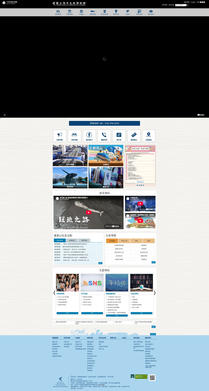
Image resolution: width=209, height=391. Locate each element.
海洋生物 (171, 5)
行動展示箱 (137, 346)
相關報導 (54, 346)
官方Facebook (62, 307)
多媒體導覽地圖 (119, 247)
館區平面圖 (78, 348)
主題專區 (54, 356)
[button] (188, 5)
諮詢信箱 (73, 379)
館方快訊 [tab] (60, 242)
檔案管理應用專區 (150, 360)
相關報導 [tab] (72, 242)
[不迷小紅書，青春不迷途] (141, 189)
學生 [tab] (136, 243)
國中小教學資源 (138, 344)
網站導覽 (186, 2)
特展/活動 (70, 14)
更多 (100, 265)
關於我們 (151, 14)
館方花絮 (54, 353)
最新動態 (58, 14)
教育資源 (139, 14)
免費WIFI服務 (119, 261)
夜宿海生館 (119, 258)
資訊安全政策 (92, 379)
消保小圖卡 (118, 324)
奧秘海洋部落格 (62, 299)
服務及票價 (144, 258)
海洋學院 (135, 299)
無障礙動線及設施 (80, 351)
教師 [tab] (148, 243)
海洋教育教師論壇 (139, 352)
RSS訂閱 (110, 379)
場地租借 (144, 261)
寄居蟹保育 (135, 304)
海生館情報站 (56, 348)
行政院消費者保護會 (101, 324)
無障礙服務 (90, 351)
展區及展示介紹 (119, 254)
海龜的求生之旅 (87, 312)
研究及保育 (104, 14)
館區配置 (147, 356)
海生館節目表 (144, 254)
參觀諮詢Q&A (119, 251)
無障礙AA (141, 379)
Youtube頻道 (62, 301)
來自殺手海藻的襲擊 (89, 309)
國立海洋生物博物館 (69, 3)
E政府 (132, 378)
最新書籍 (110, 301)
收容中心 (135, 309)
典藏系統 (101, 344)
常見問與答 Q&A (92, 358)
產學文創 (116, 14)
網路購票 (144, 247)
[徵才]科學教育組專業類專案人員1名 (73, 249)
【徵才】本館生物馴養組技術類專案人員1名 (75, 257)
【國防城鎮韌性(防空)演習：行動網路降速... (75, 259)
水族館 (81, 14)
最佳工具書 (111, 309)
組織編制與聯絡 (149, 351)
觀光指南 (89, 370)
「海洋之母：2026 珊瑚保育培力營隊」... (75, 254)
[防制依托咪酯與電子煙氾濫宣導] (139, 189)
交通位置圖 (101, 387)
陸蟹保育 (135, 307)
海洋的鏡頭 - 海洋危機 (89, 301)
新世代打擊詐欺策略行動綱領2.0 (143, 324)
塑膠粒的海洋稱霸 (88, 307)
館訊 (109, 299)
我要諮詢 (89, 360)
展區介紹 (78, 344)
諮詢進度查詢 (91, 363)
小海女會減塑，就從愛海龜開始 (92, 314)
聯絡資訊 (147, 353)
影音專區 (54, 351)
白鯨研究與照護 (136, 312)
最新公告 (54, 344)
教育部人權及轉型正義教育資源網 (84, 324)
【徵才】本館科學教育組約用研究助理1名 (75, 246)
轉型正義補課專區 (61, 324)
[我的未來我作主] (137, 189)
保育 (100, 346)
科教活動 (66, 348)
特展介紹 (66, 344)
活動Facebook (62, 304)
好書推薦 (110, 304)
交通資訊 (144, 251)
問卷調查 (89, 372)
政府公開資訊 (149, 346)
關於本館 (147, 344)
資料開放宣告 (102, 379)
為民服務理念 (149, 358)
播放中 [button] (128, 147)
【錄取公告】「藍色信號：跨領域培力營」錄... (76, 262)
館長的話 (147, 348)
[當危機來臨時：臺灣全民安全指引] (143, 189)
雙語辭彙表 (90, 368)
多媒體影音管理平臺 (139, 349)
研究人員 (135, 301)
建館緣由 (147, 365)
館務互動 (93, 14)
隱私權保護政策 (82, 379)
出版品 (127, 14)
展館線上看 (78, 346)
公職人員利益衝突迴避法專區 (150, 368)
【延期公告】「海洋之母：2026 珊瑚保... (75, 251)
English (193, 2)
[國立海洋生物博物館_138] (140, 167)
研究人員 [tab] (124, 243)
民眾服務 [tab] (112, 243)
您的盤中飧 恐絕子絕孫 (89, 304)
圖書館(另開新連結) (150, 363)
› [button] (54, 295)
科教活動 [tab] (84, 242)
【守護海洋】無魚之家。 (90, 299)
